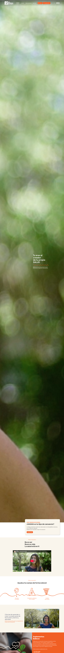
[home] (9, 3)
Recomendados (29, 3)
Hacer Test (29, 532)
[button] (18, 3)
